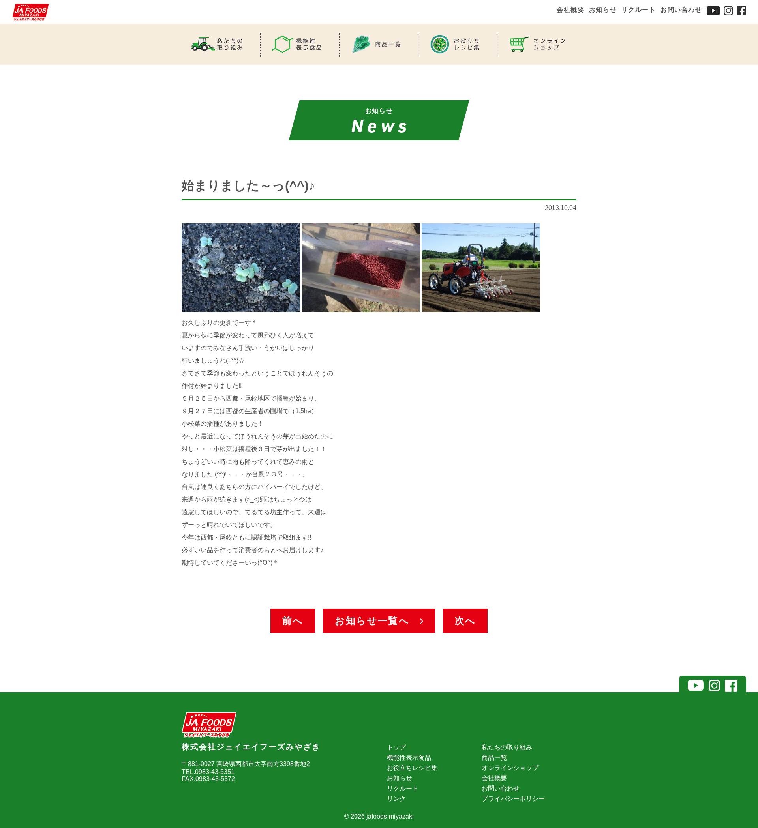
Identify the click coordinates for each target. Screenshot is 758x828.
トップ (396, 747)
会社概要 (570, 9)
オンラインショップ (510, 767)
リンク (396, 798)
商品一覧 (494, 757)
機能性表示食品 (409, 757)
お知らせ (603, 9)
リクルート (638, 9)
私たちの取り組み (507, 747)
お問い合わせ (681, 9)
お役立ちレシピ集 (412, 767)
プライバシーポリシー (513, 798)
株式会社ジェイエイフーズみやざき (251, 746)
